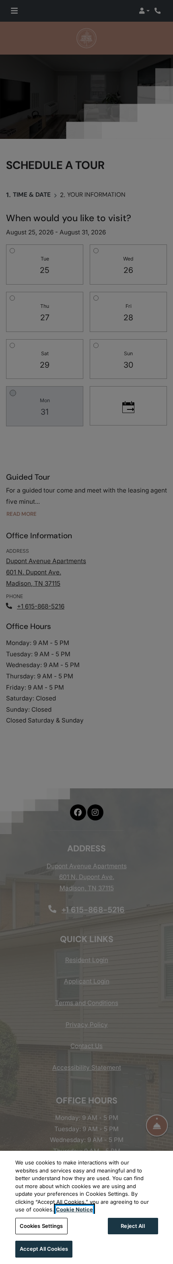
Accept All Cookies (44, 1249)
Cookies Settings (41, 1226)
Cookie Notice (74, 1209)
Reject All (132, 1226)
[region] (86, 1207)
